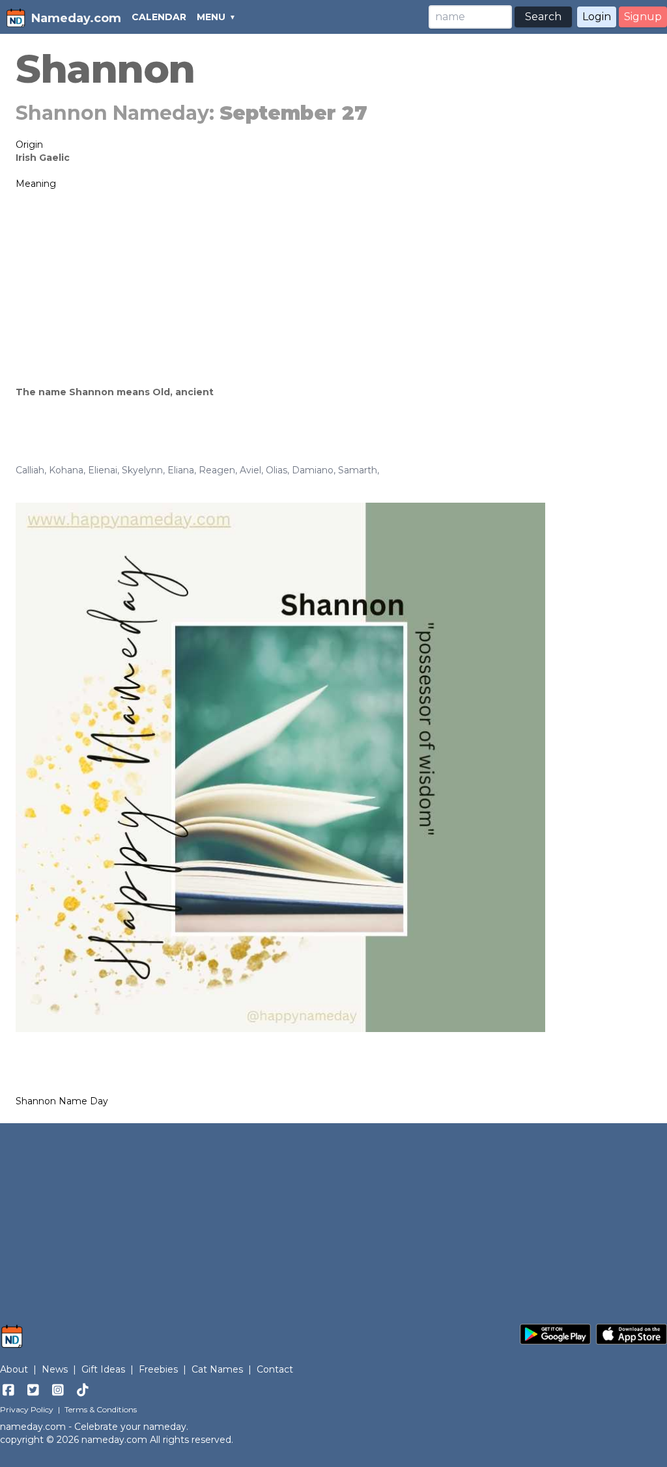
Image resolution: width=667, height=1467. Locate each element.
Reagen (217, 470)
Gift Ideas (103, 1369)
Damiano (313, 470)
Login (596, 16)
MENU (211, 17)
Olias (276, 470)
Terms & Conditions (100, 1409)
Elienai (102, 470)
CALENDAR (159, 17)
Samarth (357, 470)
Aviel (250, 470)
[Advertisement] (333, 288)
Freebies (158, 1369)
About (14, 1369)
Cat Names (217, 1369)
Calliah (30, 470)
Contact (275, 1369)
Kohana (66, 470)
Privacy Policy (26, 1409)
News (55, 1369)
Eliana (180, 470)
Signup (643, 16)
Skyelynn (142, 470)
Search (543, 16)
